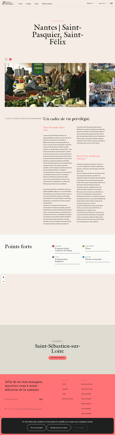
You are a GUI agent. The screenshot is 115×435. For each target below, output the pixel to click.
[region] (57, 299)
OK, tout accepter (37, 428)
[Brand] (8, 3)
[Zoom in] (3, 277)
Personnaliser (79, 428)
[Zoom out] (3, 281)
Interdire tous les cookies (58, 428)
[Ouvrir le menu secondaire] (111, 3)
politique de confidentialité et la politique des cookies (29, 408)
